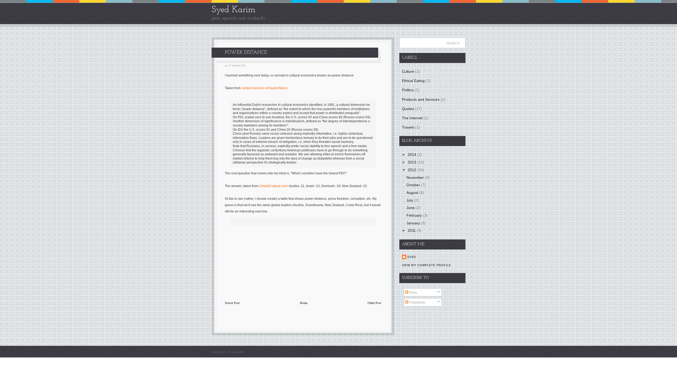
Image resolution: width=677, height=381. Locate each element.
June (411, 208)
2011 (412, 230)
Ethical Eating (413, 81)
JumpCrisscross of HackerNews (264, 88)
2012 (412, 170)
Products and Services (421, 99)
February (414, 215)
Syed (411, 256)
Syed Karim (233, 10)
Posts (412, 292)
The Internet (412, 118)
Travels (408, 127)
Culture (408, 71)
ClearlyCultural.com (273, 186)
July (410, 200)
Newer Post (232, 303)
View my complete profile (426, 265)
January (413, 223)
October (413, 185)
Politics (408, 90)
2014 (412, 154)
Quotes (408, 109)
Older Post (374, 303)
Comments (416, 302)
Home (304, 303)
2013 (412, 162)
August (412, 192)
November (415, 177)
